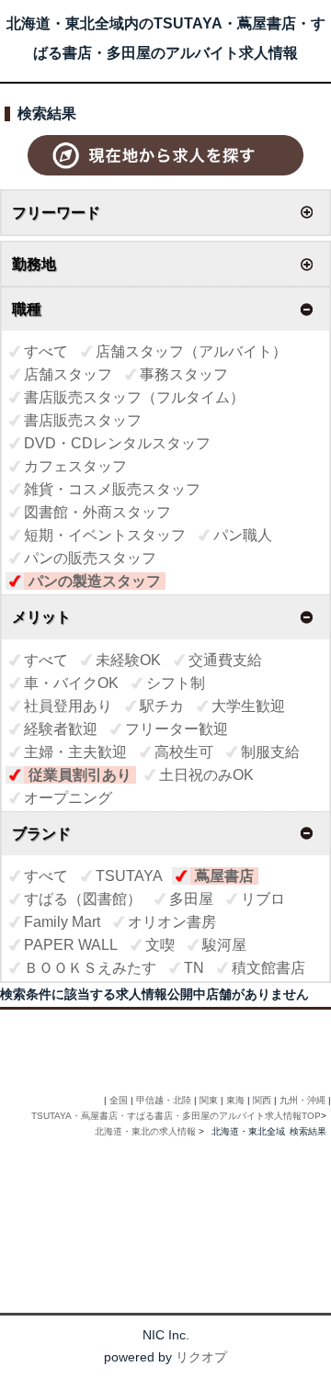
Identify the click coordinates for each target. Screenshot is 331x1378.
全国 (118, 1100)
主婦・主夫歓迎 (75, 752)
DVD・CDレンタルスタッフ (117, 443)
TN (194, 968)
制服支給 (270, 752)
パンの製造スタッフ (95, 581)
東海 (235, 1100)
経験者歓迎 (60, 729)
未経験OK (128, 660)
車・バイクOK (71, 683)
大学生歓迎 (248, 706)
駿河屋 (224, 945)
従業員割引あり (80, 775)
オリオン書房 (172, 922)
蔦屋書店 (224, 876)
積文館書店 (268, 968)
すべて (46, 351)
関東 (209, 1100)
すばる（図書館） (83, 899)
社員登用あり (68, 706)
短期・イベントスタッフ (105, 535)
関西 (262, 1100)
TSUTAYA (129, 876)
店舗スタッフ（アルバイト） (191, 351)
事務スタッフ (184, 374)
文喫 (160, 945)
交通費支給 (225, 660)
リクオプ (201, 1357)
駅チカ (162, 706)
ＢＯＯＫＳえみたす (90, 968)
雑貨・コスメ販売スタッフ (112, 489)
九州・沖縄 (302, 1100)
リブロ (263, 899)
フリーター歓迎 (176, 729)
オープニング (68, 798)
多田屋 (191, 899)
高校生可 (183, 752)
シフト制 (175, 683)
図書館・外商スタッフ (97, 512)
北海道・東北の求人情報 (147, 1131)
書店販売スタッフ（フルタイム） (134, 397)
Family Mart (62, 922)
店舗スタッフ (68, 374)
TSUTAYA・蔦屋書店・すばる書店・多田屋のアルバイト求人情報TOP (176, 1116)
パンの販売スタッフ (90, 558)
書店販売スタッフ (83, 420)
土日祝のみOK (206, 775)
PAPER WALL (71, 945)
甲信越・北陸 (163, 1100)
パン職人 (242, 535)
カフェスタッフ (75, 466)
